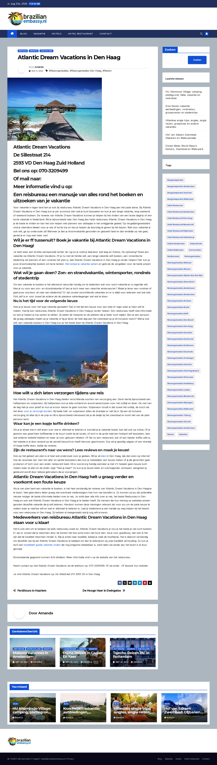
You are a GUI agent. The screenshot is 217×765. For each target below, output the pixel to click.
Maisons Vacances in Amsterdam (30, 655)
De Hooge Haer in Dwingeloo (102, 590)
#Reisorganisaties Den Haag (85, 70)
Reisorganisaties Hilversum (180, 377)
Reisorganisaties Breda (178, 307)
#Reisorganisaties (58, 70)
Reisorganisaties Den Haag (180, 326)
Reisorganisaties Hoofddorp (180, 383)
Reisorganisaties (192, 256)
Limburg (82, 649)
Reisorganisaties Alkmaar (179, 263)
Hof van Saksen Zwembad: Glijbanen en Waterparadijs (182, 712)
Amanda (39, 67)
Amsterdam (19, 649)
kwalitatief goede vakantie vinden (42, 544)
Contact (106, 33)
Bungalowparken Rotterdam (180, 199)
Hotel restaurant (80, 33)
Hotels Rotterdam (175, 250)
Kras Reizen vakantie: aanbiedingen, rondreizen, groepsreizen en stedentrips (181, 109)
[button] (201, 33)
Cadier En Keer (70, 649)
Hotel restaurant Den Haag (179, 218)
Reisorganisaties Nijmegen (180, 402)
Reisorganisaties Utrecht (179, 421)
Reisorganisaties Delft (177, 313)
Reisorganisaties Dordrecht (180, 339)
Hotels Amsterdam (176, 243)
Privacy (70, 759)
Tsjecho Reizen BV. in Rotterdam (131, 655)
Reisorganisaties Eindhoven (180, 345)
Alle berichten (24, 759)
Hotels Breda (196, 243)
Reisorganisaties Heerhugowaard (183, 371)
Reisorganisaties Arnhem (179, 301)
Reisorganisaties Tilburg (179, 415)
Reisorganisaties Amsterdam (181, 294)
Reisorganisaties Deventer (179, 332)
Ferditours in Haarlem (32, 590)
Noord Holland (34, 649)
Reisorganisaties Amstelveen (181, 288)
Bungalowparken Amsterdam (181, 186)
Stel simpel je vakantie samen (81, 263)
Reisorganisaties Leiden (178, 390)
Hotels (57, 33)
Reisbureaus (173, 256)
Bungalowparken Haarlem (179, 193)
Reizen (170, 434)
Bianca (19, 718)
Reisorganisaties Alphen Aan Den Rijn (185, 275)
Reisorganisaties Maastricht (180, 396)
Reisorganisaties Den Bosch (180, 320)
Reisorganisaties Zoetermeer (181, 428)
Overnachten (195, 250)
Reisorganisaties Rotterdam (180, 409)
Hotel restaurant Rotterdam (180, 231)
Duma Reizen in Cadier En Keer (82, 655)
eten (103, 456)
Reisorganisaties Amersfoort (180, 282)
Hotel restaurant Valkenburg (180, 237)
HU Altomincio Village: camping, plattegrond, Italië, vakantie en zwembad (183, 95)
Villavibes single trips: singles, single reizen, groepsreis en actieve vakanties (185, 123)
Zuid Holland (46, 51)
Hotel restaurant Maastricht (180, 224)
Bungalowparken (175, 180)
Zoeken (197, 60)
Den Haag (23, 51)
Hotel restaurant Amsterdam (180, 212)
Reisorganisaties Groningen (180, 358)
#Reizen (107, 70)
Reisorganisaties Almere (179, 269)
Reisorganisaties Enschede (180, 352)
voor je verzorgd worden (38, 411)
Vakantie (39, 33)
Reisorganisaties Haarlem (179, 364)
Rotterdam (119, 649)
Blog (23, 33)
